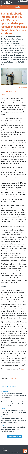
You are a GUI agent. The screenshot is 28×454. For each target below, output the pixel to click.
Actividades (12, 378)
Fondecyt (3, 425)
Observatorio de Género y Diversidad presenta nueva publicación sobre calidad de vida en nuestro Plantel (14, 404)
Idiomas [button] (18, 6)
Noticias (5, 450)
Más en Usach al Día (8, 387)
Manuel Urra (23, 87)
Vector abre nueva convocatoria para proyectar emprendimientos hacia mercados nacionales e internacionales (14, 421)
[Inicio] (6, 2)
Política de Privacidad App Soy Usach (12, 452)
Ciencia (3, 408)
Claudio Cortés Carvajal (9, 91)
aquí (22, 369)
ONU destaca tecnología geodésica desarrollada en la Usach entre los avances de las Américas (13, 395)
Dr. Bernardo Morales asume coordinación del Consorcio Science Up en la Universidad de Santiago (13, 412)
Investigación (4, 391)
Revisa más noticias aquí (14, 436)
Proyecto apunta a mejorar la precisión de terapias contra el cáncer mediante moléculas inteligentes (13, 429)
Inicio (4, 449)
